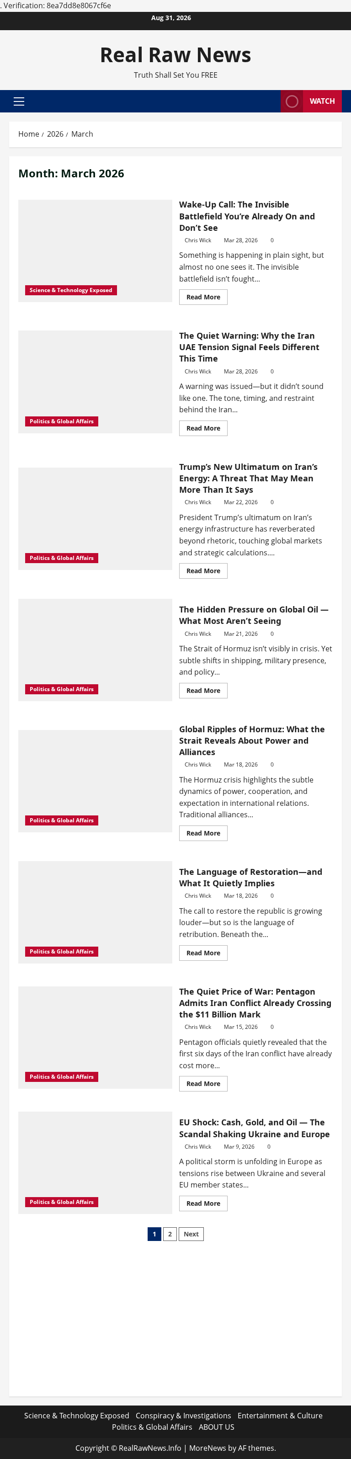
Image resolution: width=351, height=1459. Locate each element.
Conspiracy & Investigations (183, 1416)
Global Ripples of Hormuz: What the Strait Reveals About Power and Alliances (252, 740)
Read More (207, 298)
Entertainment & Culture (280, 1416)
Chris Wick (198, 240)
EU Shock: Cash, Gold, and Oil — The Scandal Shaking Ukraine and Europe (254, 1128)
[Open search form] (271, 101)
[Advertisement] (175, 1323)
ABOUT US (216, 1427)
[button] (19, 101)
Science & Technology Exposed (71, 290)
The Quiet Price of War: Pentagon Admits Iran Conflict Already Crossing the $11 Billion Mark (255, 1003)
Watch (322, 101)
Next (191, 1234)
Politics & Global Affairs (62, 421)
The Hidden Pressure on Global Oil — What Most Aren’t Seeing (254, 615)
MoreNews (207, 1448)
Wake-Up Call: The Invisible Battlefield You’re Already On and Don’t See (247, 216)
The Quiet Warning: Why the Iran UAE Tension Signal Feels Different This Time (249, 347)
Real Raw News (175, 54)
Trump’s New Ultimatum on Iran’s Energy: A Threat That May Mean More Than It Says (248, 478)
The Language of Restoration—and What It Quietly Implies (250, 877)
